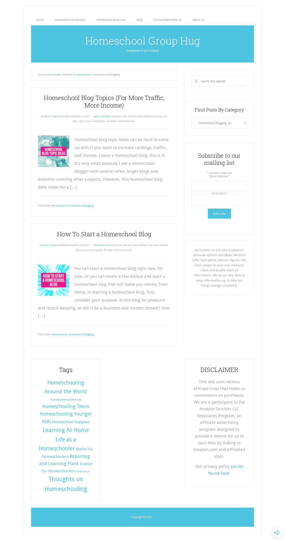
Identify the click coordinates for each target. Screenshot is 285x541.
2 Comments (99, 245)
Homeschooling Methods (65, 399)
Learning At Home (66, 430)
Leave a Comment (101, 116)
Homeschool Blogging (81, 205)
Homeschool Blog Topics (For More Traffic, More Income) (104, 101)
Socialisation (83, 471)
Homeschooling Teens (65, 406)
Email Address (219, 176)
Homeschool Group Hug (142, 41)
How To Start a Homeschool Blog (104, 234)
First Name (219, 193)
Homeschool (59, 205)
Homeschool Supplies (70, 422)
